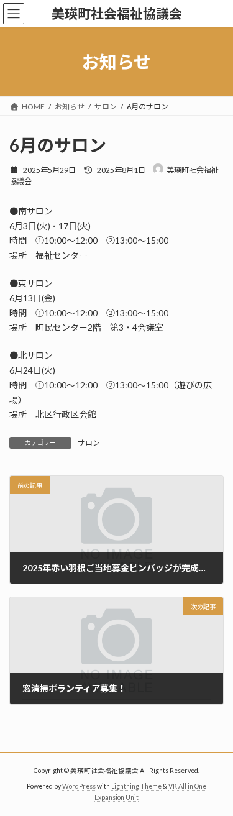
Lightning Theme (136, 786)
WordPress (79, 786)
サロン (89, 442)
